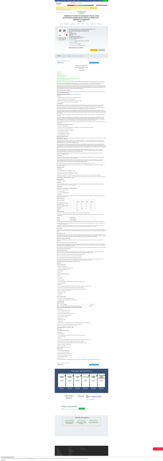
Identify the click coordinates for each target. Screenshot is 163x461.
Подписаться (82, 408)
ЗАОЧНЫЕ (76, 5)
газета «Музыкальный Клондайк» (76, 94)
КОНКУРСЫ (80, 5)
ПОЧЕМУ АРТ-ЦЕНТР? (82, 417)
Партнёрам (105, 0)
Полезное (74, 0)
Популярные (98, 5)
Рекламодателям (59, 452)
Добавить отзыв (60, 62)
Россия (63, 12)
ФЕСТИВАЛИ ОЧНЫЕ (70, 5)
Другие (69, 453)
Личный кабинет (99, 0)
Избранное (94, 0)
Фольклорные (70, 452)
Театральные (70, 454)
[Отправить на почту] (103, 62)
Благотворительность (59, 455)
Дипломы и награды (59, 454)
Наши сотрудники (59, 453)
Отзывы (65, 0)
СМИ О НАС (58, 451)
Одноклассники (92, 399)
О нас (61, 0)
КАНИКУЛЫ (85, 5)
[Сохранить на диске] (105, 62)
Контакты (78, 0)
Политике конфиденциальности (30, 458)
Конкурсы (60, 12)
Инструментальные (71, 451)
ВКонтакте (87, 399)
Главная (58, 0)
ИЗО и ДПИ (70, 455)
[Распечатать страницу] (101, 62)
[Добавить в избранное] (81, 20)
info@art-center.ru (81, 395)
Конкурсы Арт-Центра (104, 5)
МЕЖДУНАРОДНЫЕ (90, 5)
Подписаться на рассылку (94, 62)
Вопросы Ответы (69, 0)
